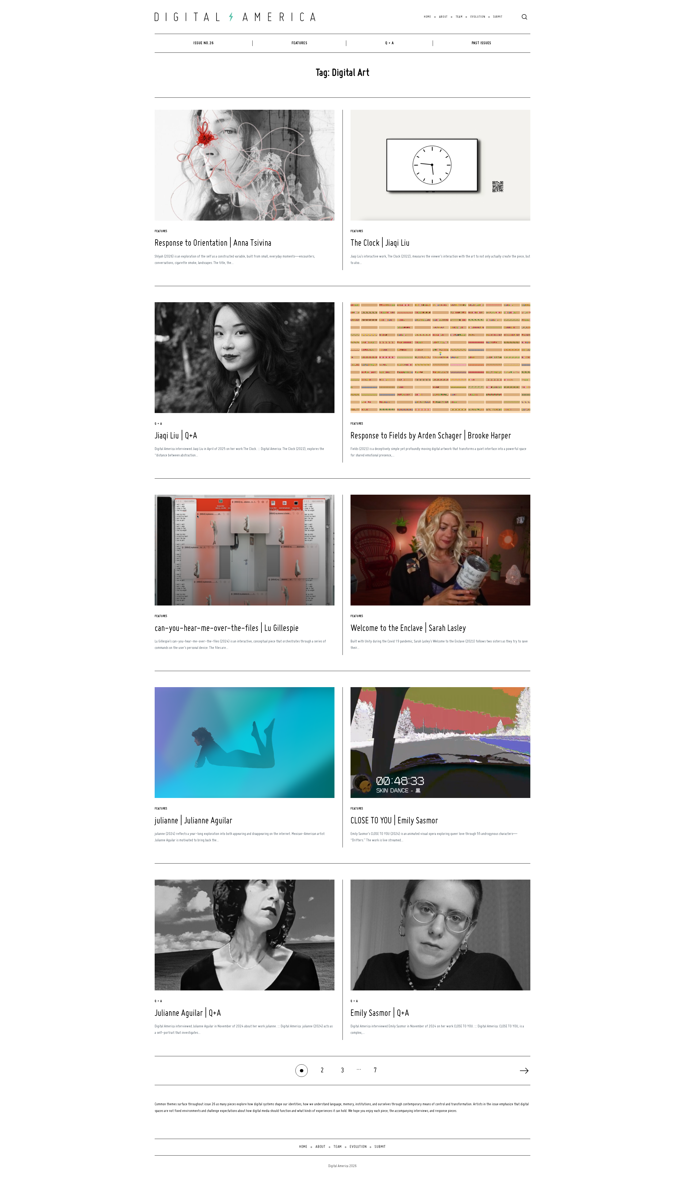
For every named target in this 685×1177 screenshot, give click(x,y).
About (443, 17)
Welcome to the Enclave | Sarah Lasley (408, 629)
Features (299, 43)
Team (459, 17)
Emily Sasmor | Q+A (380, 1013)
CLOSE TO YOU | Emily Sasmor (394, 821)
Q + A (389, 43)
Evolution (477, 17)
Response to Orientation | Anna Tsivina (213, 243)
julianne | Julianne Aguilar (193, 821)
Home (427, 17)
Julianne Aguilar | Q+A (188, 1013)
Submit (498, 17)
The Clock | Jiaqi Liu (380, 243)
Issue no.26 (203, 43)
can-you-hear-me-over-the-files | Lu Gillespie (227, 629)
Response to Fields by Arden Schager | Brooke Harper (431, 436)
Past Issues (481, 43)
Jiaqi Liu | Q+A (176, 436)
